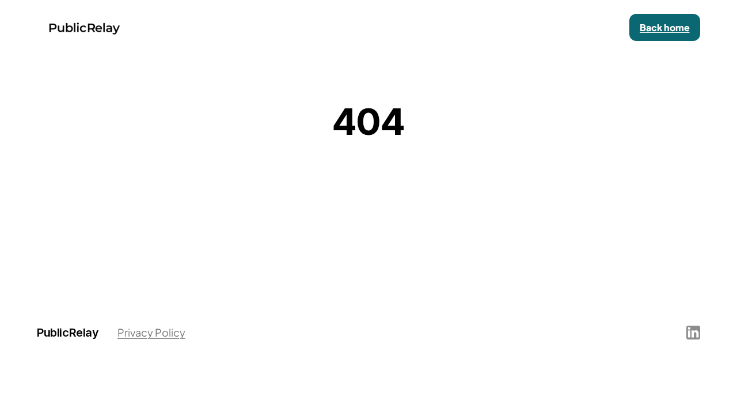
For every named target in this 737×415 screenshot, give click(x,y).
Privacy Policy (151, 332)
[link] (664, 27)
